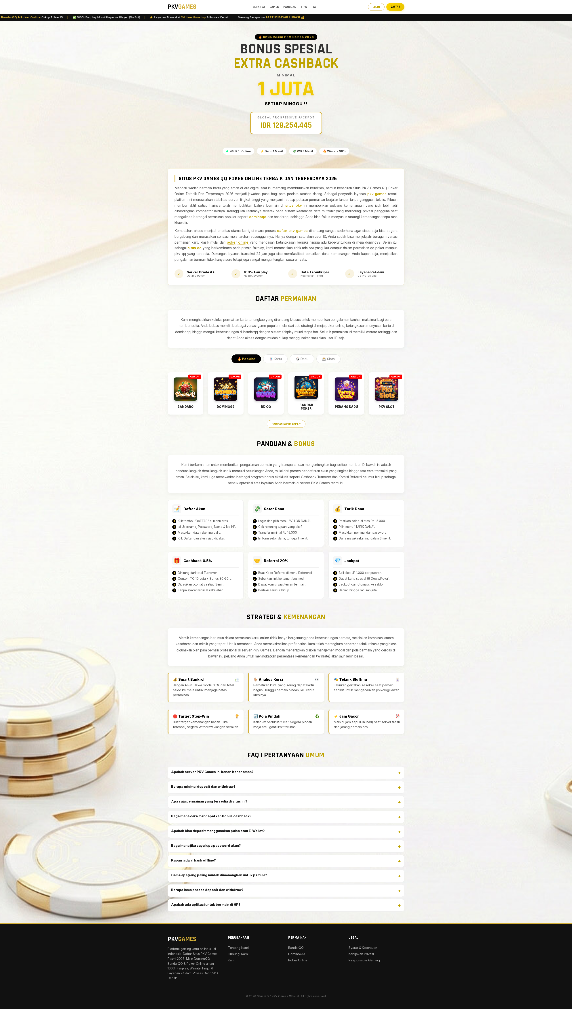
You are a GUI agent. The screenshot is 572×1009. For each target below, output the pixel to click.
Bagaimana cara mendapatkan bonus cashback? (211, 816)
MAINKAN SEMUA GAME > (286, 424)
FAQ (314, 7)
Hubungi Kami (238, 954)
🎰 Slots (328, 359)
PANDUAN (289, 7)
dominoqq (257, 217)
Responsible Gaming (364, 960)
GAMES (274, 7)
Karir (231, 960)
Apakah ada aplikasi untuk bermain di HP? (205, 904)
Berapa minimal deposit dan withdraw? (203, 786)
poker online (237, 242)
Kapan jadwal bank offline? (193, 860)
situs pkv (293, 205)
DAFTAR (395, 6)
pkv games (377, 194)
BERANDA (258, 7)
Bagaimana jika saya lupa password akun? (206, 845)
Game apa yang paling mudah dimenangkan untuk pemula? (219, 875)
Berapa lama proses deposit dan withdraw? (207, 890)
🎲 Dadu (302, 359)
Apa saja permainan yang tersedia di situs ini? (209, 801)
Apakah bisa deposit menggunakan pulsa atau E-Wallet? (218, 831)
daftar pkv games (292, 231)
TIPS (304, 7)
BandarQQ (296, 948)
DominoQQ (296, 954)
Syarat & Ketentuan (363, 948)
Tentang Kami (238, 948)
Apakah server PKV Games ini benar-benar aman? (212, 772)
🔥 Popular (246, 359)
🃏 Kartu (275, 359)
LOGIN (376, 7)
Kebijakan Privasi (361, 954)
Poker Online (297, 960)
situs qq (195, 248)
